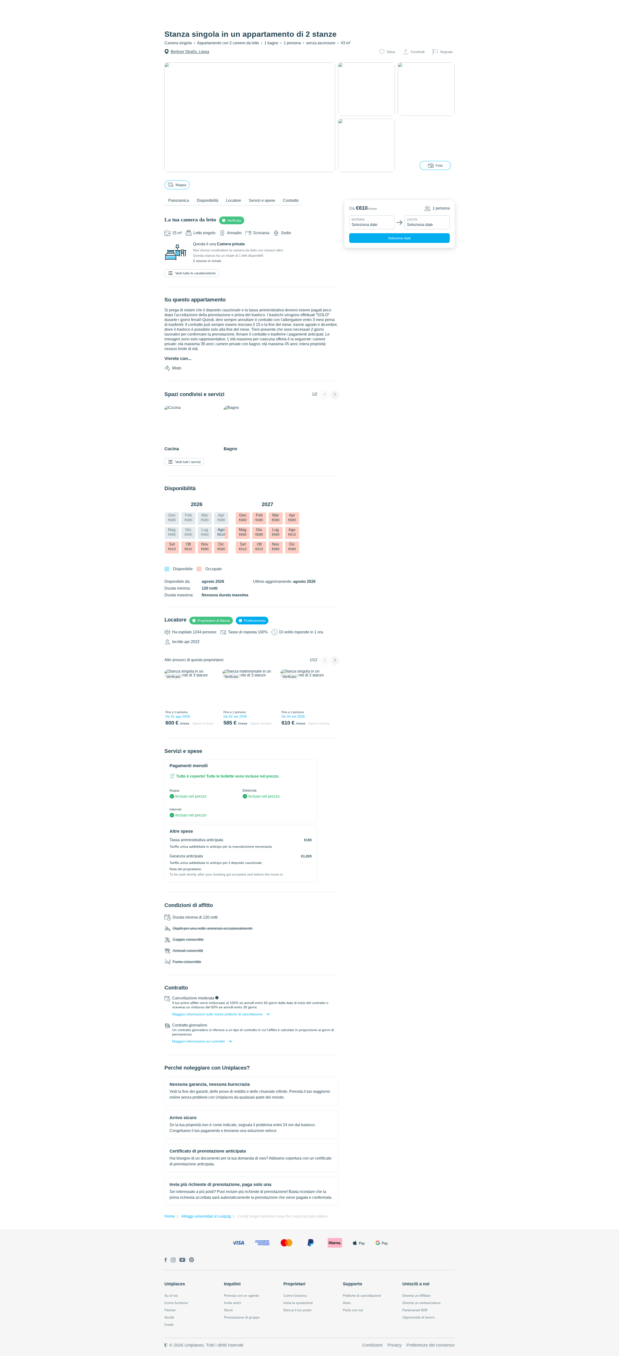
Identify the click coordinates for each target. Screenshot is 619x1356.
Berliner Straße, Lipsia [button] (190, 52)
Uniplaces (174, 1283)
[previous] (171, 688)
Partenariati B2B (414, 1310)
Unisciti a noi (415, 1283)
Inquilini (232, 1283)
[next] (212, 688)
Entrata (358, 219)
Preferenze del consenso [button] (430, 1345)
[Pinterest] (191, 1260)
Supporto (352, 1283)
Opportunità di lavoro (418, 1317)
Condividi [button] (418, 52)
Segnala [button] (446, 52)
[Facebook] (165, 1260)
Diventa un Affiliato (416, 1295)
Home (169, 1216)
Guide (169, 1324)
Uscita (412, 219)
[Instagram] (173, 1260)
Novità (169, 1317)
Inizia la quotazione (298, 1302)
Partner (170, 1310)
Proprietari (294, 1283)
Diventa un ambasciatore (421, 1302)
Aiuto (347, 1302)
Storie (228, 1310)
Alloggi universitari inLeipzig (206, 1216)
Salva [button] (391, 52)
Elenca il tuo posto (297, 1310)
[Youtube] (182, 1260)
